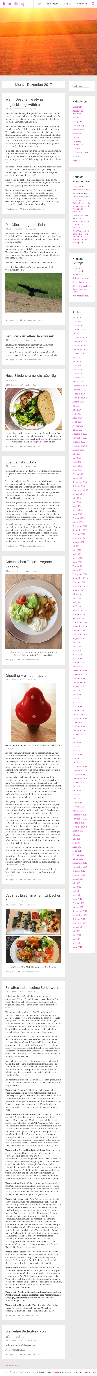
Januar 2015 (78, 859)
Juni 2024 (77, 410)
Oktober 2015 (79, 823)
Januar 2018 (78, 714)
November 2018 (80, 674)
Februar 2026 (79, 329)
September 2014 (80, 875)
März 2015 (77, 851)
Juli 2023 (76, 454)
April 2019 (77, 654)
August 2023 (78, 450)
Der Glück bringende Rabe (25, 225)
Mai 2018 (77, 698)
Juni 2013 (77, 935)
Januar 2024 (78, 430)
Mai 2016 (77, 795)
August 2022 (78, 494)
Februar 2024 (79, 426)
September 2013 (80, 923)
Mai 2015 (77, 843)
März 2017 (77, 754)
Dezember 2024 (80, 386)
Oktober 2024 (79, 394)
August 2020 (78, 590)
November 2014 (80, 867)
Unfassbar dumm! (81, 278)
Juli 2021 (76, 546)
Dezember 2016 (80, 766)
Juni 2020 (77, 598)
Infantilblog (13, 3)
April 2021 (77, 558)
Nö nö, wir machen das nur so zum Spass (81, 289)
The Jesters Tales (80, 152)
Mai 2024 (77, 414)
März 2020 (77, 610)
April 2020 (77, 606)
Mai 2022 (77, 506)
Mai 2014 (77, 891)
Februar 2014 (78, 903)
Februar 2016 (78, 807)
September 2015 (80, 827)
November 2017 (80, 722)
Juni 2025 (77, 362)
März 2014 (77, 899)
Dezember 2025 (80, 337)
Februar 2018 (78, 710)
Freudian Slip (78, 126)
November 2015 (80, 819)
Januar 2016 (78, 811)
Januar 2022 (78, 522)
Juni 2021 (77, 550)
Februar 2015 (78, 855)
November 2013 (80, 915)
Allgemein (12, 209)
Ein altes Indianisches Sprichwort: (32, 988)
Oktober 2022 (79, 486)
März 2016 (77, 803)
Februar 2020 (79, 614)
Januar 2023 (78, 478)
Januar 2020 (78, 618)
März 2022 (77, 514)
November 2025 (80, 341)
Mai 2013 (76, 939)
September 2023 (80, 446)
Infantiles (77, 134)
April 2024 (77, 418)
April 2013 (77, 943)
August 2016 (78, 783)
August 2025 (78, 353)
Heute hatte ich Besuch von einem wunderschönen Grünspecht (81, 237)
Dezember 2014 (80, 863)
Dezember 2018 (80, 670)
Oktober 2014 (79, 871)
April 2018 (77, 702)
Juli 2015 (76, 835)
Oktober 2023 (79, 442)
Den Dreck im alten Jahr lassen (29, 336)
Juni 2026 (77, 317)
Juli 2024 (77, 406)
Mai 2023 (77, 462)
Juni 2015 (77, 839)
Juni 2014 (77, 887)
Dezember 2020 (80, 574)
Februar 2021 (78, 566)
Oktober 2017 (79, 726)
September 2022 (80, 490)
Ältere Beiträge (10, 1365)
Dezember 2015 (80, 815)
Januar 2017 (78, 762)
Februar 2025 (78, 378)
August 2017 (78, 734)
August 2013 (78, 927)
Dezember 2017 (80, 718)
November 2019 (80, 626)
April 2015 (77, 847)
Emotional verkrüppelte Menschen (79, 271)
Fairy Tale (32, 109)
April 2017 (77, 750)
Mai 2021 (77, 554)
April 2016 (77, 799)
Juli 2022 (77, 498)
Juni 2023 (77, 458)
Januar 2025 (78, 382)
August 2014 (78, 879)
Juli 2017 (76, 738)
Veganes (11, 660)
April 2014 (77, 895)
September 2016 (80, 779)
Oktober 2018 (79, 678)
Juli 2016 (76, 787)
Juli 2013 (76, 931)
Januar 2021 (78, 570)
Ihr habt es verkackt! (82, 282)
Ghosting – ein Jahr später (26, 675)
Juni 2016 (77, 791)
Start (39, 3)
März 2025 (77, 374)
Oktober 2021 (79, 534)
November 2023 (80, 438)
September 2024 (80, 398)
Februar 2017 (78, 758)
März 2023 (77, 470)
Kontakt (67, 3)
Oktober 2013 (79, 919)
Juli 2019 (76, 642)
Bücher (76, 118)
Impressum (52, 3)
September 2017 (80, 730)
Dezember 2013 (80, 911)
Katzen (76, 138)
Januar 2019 (78, 666)
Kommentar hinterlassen (33, 209)
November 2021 (80, 530)
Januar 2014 (78, 907)
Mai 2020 (77, 602)
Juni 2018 (77, 694)
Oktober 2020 (79, 582)
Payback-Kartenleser (82, 189)
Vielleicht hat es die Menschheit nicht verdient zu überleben (81, 221)
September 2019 (80, 634)
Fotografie (77, 122)
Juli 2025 (76, 358)
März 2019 (77, 658)
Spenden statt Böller (21, 462)
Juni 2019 (77, 646)
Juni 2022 (77, 502)
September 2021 (80, 538)
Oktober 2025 (79, 345)
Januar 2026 (78, 333)
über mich (82, 3)
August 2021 (78, 542)
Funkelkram (78, 130)
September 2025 (80, 349)
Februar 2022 (79, 518)
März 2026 (77, 325)
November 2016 (80, 770)
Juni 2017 (77, 742)
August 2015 (78, 831)
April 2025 (77, 370)
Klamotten (77, 148)
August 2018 (78, 686)
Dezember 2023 (80, 434)
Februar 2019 (78, 662)
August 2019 (78, 638)
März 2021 (77, 562)
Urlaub (76, 156)
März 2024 (77, 422)
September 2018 (80, 682)
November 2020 (80, 578)
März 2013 (77, 947)
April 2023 (77, 466)
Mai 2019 (77, 650)
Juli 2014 (76, 883)
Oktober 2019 (79, 630)
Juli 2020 (77, 594)
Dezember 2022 (80, 482)
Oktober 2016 (79, 774)
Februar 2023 (78, 474)
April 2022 (77, 510)
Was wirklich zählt (81, 296)
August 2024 (78, 402)
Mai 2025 (77, 366)
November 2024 (80, 390)
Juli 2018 (76, 690)
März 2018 (77, 706)
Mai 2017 (77, 746)
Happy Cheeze (39, 442)
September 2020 (80, 586)
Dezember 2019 (80, 622)
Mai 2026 (77, 321)
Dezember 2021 (80, 526)
